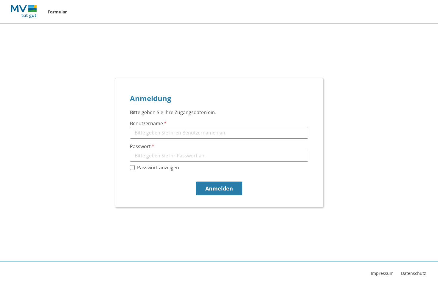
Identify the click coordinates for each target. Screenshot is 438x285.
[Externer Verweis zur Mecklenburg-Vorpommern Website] (24, 12)
